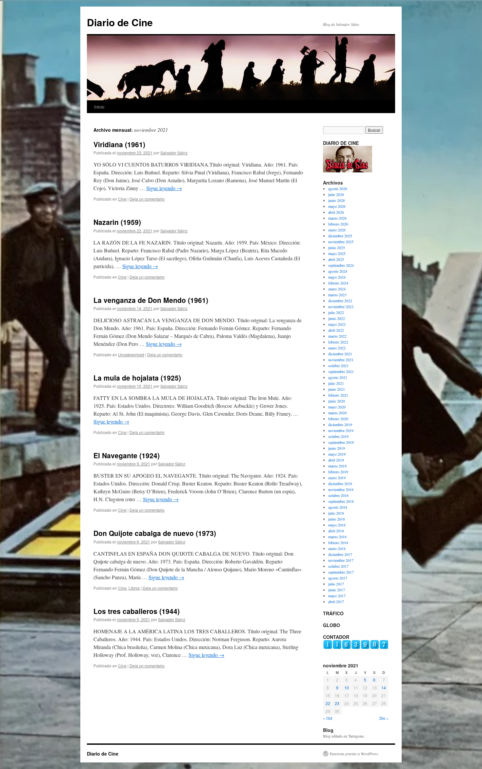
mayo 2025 (337, 253)
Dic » (384, 718)
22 (328, 703)
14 (383, 687)
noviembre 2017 (340, 560)
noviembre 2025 (340, 241)
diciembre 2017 (340, 554)
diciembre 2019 (340, 424)
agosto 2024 (337, 271)
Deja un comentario (147, 199)
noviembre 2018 (340, 489)
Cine (122, 199)
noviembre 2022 (340, 306)
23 (337, 703)
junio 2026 (336, 200)
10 (346, 687)
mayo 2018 (337, 524)
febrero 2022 (338, 342)
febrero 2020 (338, 418)
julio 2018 (336, 513)
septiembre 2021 (341, 371)
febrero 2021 (338, 395)
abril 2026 (336, 212)
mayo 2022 (337, 324)
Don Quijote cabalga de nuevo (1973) (154, 533)
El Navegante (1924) (126, 455)
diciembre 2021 (340, 353)
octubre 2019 (338, 436)
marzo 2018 (337, 536)
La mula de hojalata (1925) (137, 378)
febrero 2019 (338, 471)
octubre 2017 (338, 566)
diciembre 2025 (340, 235)
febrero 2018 (338, 542)
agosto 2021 (337, 377)
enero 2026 (337, 229)
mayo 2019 (337, 454)
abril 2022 (336, 330)
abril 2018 (336, 530)
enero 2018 (337, 548)
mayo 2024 (337, 277)
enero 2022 (337, 347)
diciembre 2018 (340, 483)
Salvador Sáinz (174, 152)
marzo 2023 (337, 294)
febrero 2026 (338, 224)
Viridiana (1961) (119, 144)
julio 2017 (336, 583)
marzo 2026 (337, 218)
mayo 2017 (337, 595)
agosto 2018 (337, 507)
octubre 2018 (338, 495)
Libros (134, 588)
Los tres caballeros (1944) (136, 611)
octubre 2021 (338, 365)
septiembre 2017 (341, 572)
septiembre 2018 (341, 501)
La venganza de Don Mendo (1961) (150, 300)
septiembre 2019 (341, 442)
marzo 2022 (337, 336)
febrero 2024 (338, 283)
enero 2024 (337, 288)
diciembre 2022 (340, 300)
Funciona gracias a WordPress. (354, 753)
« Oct (327, 718)
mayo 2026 (337, 206)
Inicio (99, 107)
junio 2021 (336, 389)
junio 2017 (336, 589)
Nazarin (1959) (117, 222)
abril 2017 (336, 601)
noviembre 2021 (340, 359)
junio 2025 (336, 247)
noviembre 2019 (340, 430)
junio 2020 (336, 401)
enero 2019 (337, 477)
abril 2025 (336, 259)
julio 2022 (336, 312)
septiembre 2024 (341, 265)
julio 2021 (336, 383)
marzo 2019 (337, 465)
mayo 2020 (337, 406)
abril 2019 (336, 460)
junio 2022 (336, 318)
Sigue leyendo (164, 188)
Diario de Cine (120, 22)
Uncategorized (131, 354)
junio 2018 (336, 519)
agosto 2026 (337, 188)
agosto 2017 (337, 578)
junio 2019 (336, 448)
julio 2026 (336, 194)
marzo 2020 (337, 412)
